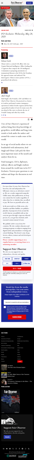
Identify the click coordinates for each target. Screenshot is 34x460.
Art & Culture (4, 343)
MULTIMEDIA (10, 365)
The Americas (20, 336)
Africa (18, 343)
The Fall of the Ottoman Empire (16, 367)
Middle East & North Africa (23, 341)
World (2, 352)
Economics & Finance (5, 338)
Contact (3, 361)
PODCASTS (10, 379)
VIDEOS (9, 372)
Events (18, 354)
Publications (4, 356)
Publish (19, 359)
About (2, 359)
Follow (11, 56)
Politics (2, 336)
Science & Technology (6, 345)
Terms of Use (20, 311)
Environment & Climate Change (7, 347)
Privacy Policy (11, 311)
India (18, 350)
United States (20, 347)
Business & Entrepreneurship (7, 341)
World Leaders (4, 350)
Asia (18, 345)
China (18, 352)
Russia (2, 354)
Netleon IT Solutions (25, 453)
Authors (19, 356)
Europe (18, 338)
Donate (7, 437)
